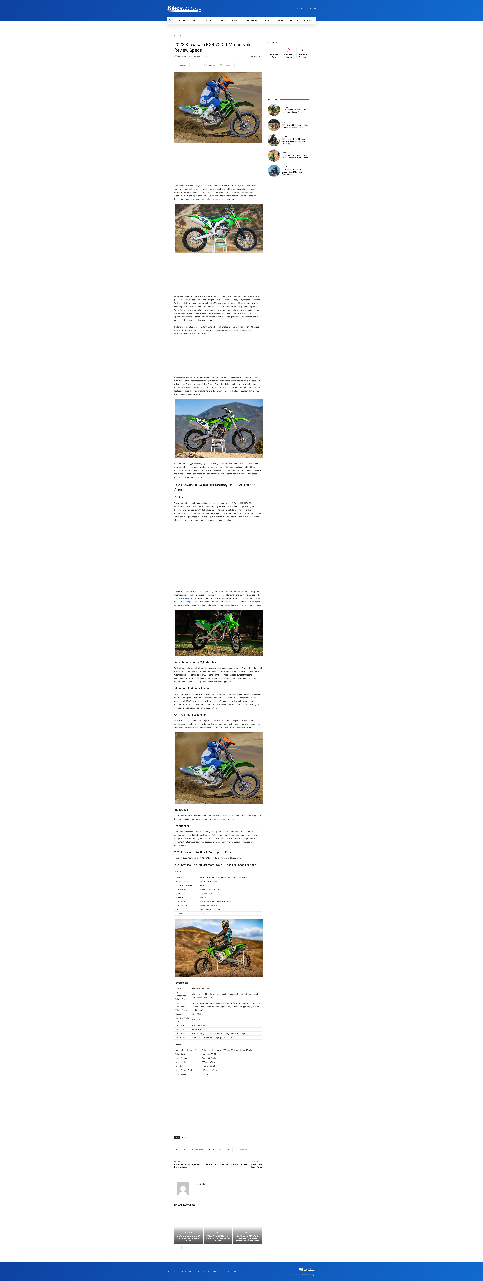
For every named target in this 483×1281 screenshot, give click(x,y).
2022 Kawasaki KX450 (184, 598)
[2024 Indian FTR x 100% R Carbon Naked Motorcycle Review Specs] (274, 171)
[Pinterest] (306, 8)
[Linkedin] (302, 8)
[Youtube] (314, 8)
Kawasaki (183, 36)
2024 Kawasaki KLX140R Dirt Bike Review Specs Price (188, 1238)
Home (176, 36)
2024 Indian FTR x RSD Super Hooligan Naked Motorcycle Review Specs (247, 1238)
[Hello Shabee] (176, 56)
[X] (310, 8)
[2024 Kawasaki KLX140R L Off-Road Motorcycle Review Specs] (274, 155)
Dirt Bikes (185, 1137)
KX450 (229, 697)
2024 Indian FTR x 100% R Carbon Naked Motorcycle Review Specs (293, 172)
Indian (247, 1233)
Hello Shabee (186, 56)
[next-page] (180, 1247)
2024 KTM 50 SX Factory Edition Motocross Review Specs (218, 1238)
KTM (217, 1233)
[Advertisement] (218, 163)
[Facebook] (297, 8)
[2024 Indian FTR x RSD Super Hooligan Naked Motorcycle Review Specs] (247, 1226)
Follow (288, 49)
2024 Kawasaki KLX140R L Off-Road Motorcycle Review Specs (295, 156)
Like (274, 49)
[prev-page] (175, 1247)
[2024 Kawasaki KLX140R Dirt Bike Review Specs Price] (188, 1226)
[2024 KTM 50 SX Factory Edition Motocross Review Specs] (218, 1226)
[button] (170, 20)
